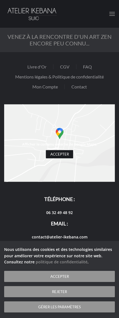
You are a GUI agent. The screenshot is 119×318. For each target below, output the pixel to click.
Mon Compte (45, 86)
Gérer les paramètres (59, 307)
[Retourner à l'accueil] (32, 14)
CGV (64, 66)
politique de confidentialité (61, 261)
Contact (79, 86)
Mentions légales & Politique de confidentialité (59, 76)
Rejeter (59, 291)
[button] (112, 14)
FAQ (87, 66)
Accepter (59, 154)
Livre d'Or (36, 66)
